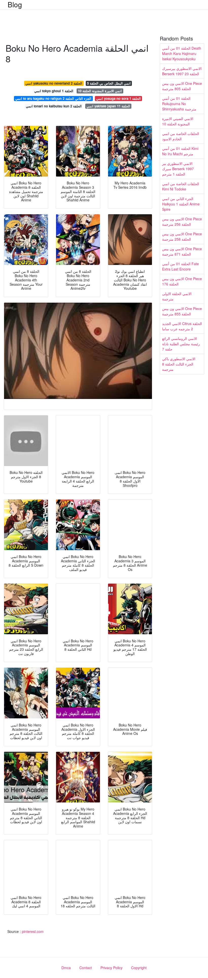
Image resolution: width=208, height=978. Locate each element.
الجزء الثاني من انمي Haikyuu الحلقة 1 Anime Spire (181, 204)
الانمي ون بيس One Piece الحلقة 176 (182, 281)
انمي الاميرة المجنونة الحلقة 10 (100, 90)
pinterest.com (33, 931)
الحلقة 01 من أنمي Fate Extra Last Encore (180, 266)
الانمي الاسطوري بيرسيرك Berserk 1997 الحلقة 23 (182, 71)
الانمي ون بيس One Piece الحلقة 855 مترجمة (182, 311)
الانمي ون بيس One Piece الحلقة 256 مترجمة (182, 221)
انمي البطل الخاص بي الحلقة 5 (109, 83)
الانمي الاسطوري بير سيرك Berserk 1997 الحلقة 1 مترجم (178, 169)
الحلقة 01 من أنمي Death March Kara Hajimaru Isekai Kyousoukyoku (181, 53)
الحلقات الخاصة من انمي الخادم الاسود (180, 136)
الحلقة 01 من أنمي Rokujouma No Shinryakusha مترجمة (179, 103)
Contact (85, 967)
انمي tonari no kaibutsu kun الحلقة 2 (54, 106)
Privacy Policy (111, 967)
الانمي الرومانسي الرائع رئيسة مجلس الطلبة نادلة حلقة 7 (181, 344)
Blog (15, 4)
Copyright (139, 967)
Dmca (66, 967)
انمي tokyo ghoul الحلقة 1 (53, 90)
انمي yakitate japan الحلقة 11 (108, 106)
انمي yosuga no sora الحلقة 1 (118, 98)
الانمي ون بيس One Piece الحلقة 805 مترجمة (182, 86)
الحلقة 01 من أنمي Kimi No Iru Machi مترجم (180, 151)
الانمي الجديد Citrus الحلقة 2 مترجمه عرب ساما (182, 326)
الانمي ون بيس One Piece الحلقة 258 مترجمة (182, 236)
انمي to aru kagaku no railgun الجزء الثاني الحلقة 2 (53, 98)
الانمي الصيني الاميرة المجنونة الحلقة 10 (177, 121)
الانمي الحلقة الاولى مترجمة (177, 296)
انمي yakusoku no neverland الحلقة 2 (53, 83)
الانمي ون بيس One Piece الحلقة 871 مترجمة (182, 251)
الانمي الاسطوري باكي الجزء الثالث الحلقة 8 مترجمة (178, 364)
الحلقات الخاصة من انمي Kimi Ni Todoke (180, 186)
